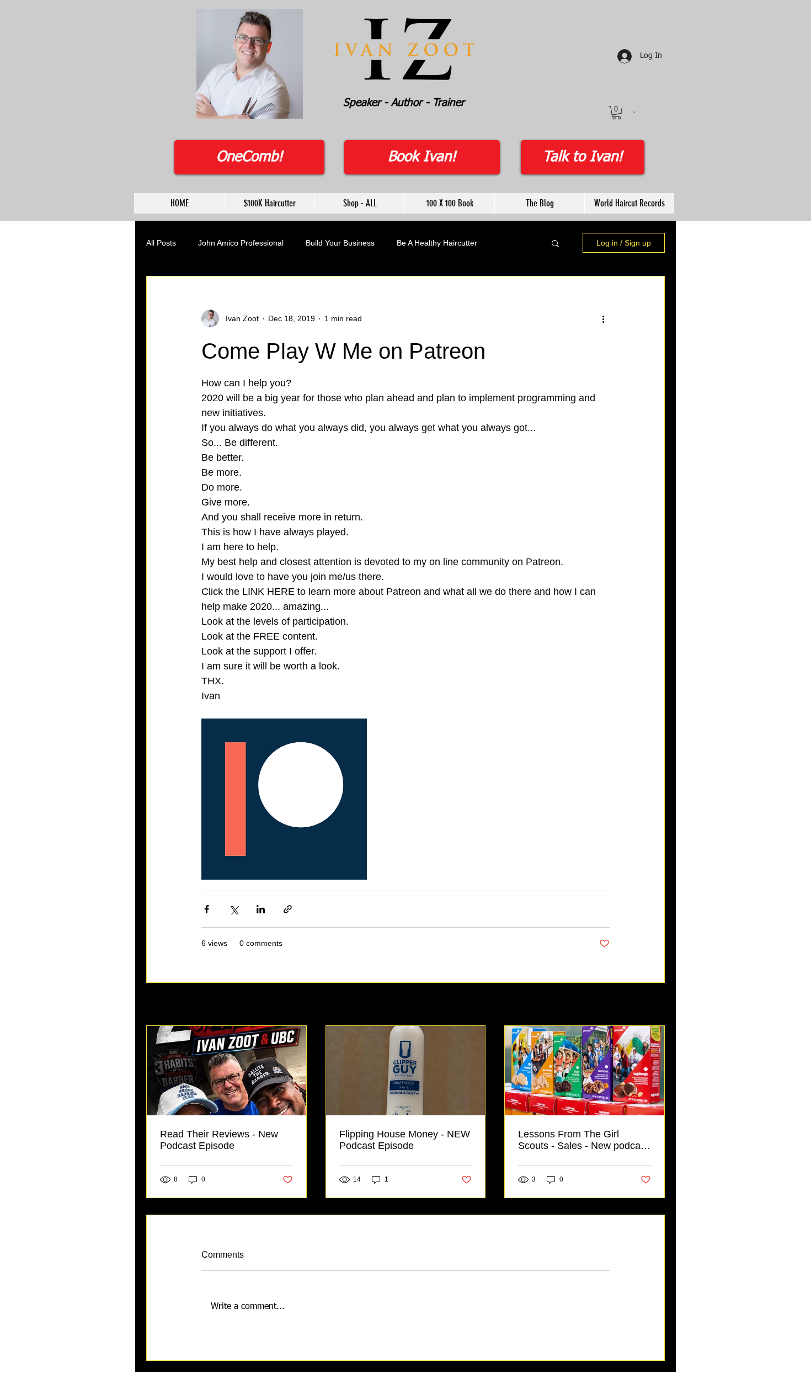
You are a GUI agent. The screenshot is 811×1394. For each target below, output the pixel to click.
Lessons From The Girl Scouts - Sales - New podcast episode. (583, 1140)
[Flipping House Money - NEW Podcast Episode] (405, 1070)
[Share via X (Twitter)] (233, 909)
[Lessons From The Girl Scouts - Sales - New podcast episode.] (584, 1070)
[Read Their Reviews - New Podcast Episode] (226, 1070)
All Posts (161, 242)
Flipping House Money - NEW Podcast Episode (404, 1140)
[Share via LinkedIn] (260, 909)
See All (653, 1005)
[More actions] (603, 318)
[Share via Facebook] (206, 909)
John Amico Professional (241, 242)
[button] (617, 112)
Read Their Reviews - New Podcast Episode (219, 1140)
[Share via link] (287, 909)
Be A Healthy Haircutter (437, 242)
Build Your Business (340, 242)
